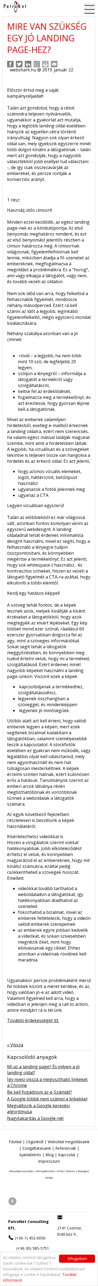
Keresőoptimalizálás (21, 1171)
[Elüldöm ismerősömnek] (54, 64)
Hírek (60, 1171)
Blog (49, 1154)
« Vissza (15, 1045)
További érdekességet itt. (33, 1020)
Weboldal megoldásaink (69, 1141)
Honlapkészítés (45, 1171)
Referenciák (65, 1148)
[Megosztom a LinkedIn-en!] (27, 64)
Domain (70, 1171)
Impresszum (49, 1161)
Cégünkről (34, 1141)
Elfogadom (77, 1258)
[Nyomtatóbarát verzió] (45, 64)
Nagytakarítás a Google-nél (35, 1118)
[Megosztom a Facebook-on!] (10, 64)
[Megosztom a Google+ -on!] (36, 64)
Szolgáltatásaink (36, 1148)
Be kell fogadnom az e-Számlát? (39, 1092)
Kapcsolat (66, 1154)
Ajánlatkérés (30, 1154)
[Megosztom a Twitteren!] (19, 64)
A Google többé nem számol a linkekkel (47, 1099)
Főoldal (15, 1141)
